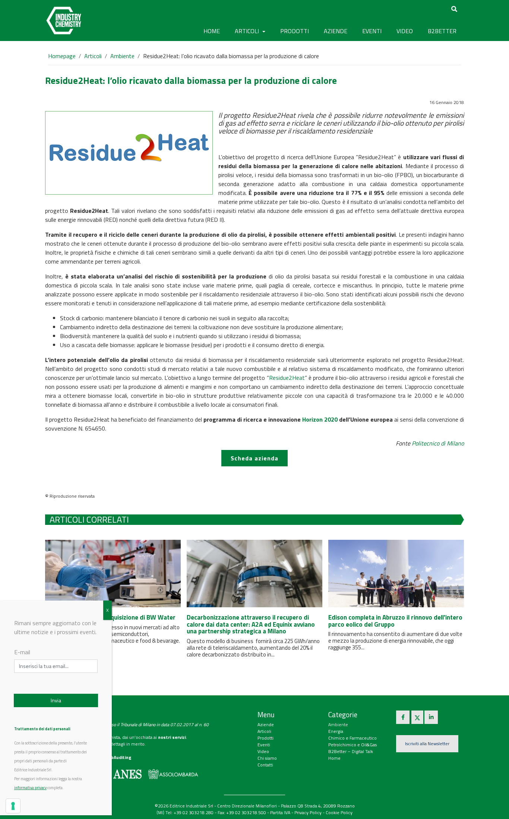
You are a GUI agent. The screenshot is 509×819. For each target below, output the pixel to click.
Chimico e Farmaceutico (352, 737)
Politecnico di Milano (438, 443)
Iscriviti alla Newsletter (427, 743)
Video (263, 751)
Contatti (265, 764)
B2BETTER (442, 30)
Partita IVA (280, 812)
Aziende (265, 724)
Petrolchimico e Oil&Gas (352, 744)
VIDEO (404, 30)
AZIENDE (335, 30)
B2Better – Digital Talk (350, 751)
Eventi (263, 744)
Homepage (62, 55)
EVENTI (372, 30)
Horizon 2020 (320, 419)
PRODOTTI (294, 30)
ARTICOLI (247, 30)
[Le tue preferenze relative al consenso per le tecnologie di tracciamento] (13, 806)
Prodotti (265, 737)
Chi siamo (267, 758)
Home (211, 30)
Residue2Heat (287, 377)
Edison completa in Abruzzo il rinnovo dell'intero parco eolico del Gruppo (395, 620)
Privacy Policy (308, 812)
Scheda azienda (254, 458)
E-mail (22, 652)
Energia (335, 731)
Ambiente (122, 55)
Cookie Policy (339, 812)
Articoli (93, 55)
